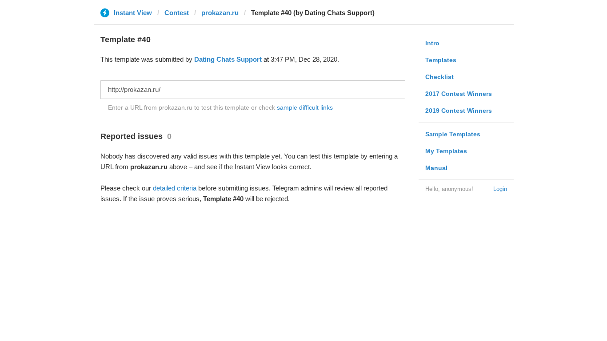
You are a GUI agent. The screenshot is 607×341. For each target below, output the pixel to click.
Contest (176, 12)
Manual (436, 167)
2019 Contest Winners (458, 110)
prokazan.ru (220, 12)
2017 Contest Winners (458, 93)
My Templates (446, 151)
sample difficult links (305, 107)
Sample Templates (452, 134)
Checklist (439, 76)
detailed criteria (174, 188)
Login (500, 189)
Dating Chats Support (228, 59)
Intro (432, 43)
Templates (440, 59)
